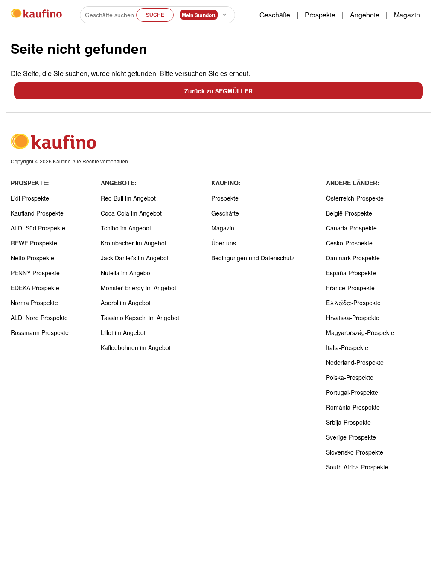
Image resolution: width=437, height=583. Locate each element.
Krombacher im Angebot (133, 243)
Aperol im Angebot (126, 302)
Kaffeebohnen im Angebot (136, 347)
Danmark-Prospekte (353, 258)
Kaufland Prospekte (37, 213)
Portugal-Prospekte (352, 392)
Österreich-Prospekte (355, 198)
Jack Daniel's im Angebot (135, 258)
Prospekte (320, 15)
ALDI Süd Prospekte (38, 228)
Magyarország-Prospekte (360, 332)
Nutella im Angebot (126, 272)
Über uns (223, 243)
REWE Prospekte (34, 243)
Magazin (407, 15)
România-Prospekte (353, 407)
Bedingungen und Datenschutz (252, 258)
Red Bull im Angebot (128, 198)
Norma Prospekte (34, 302)
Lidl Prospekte (30, 198)
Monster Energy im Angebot (138, 287)
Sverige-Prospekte (351, 437)
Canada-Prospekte (351, 228)
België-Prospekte (349, 213)
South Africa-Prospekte (357, 467)
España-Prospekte (351, 272)
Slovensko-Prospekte (354, 452)
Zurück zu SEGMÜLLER (218, 91)
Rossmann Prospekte (40, 332)
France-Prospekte (350, 287)
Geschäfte (274, 15)
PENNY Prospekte (35, 272)
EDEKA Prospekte (35, 287)
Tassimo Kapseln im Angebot (140, 317)
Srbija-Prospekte (348, 422)
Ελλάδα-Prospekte (353, 302)
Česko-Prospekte (349, 243)
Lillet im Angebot (123, 332)
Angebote (364, 15)
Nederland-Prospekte (355, 362)
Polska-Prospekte (349, 377)
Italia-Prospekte (347, 347)
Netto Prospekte (32, 258)
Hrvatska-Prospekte (352, 317)
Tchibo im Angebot (126, 228)
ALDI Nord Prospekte (39, 317)
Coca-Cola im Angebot (131, 213)
